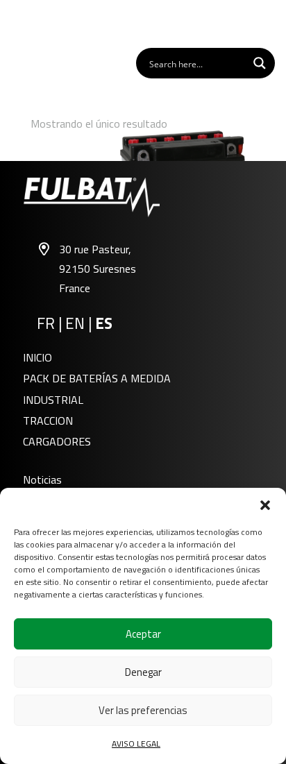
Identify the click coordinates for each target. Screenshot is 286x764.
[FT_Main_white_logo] (49, 23)
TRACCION (48, 420)
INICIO (37, 357)
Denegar (143, 672)
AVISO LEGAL (136, 743)
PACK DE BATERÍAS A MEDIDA (97, 378)
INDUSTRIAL (53, 399)
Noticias (42, 479)
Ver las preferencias (143, 710)
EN (75, 323)
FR (46, 323)
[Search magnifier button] (259, 63)
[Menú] (268, 23)
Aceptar (143, 634)
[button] (265, 505)
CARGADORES (57, 441)
